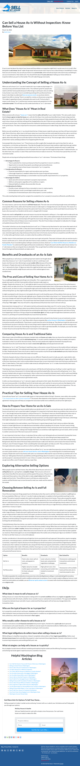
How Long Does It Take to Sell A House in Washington (23, 684)
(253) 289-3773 (45, 760)
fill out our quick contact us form (38, 580)
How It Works (60, 8)
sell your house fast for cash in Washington (36, 451)
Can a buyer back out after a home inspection (16, 398)
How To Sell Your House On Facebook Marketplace (23, 690)
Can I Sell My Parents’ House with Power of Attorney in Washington (27, 664)
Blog (2, 747)
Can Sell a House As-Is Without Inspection (20, 669)
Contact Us (15, 747)
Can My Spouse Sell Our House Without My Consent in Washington (27, 686)
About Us (74, 8)
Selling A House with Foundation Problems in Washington (24, 680)
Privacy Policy (8, 747)
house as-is (24, 115)
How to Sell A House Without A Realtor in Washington (24, 682)
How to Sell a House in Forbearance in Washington (22, 667)
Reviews (67, 8)
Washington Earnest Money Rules (18, 694)
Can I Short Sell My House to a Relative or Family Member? (25, 671)
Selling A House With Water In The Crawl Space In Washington (26, 688)
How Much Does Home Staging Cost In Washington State (24, 692)
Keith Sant (7, 32)
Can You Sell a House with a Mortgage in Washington (23, 673)
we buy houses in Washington (56, 320)
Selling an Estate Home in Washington (19, 665)
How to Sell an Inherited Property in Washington (22, 677)
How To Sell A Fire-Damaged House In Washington (22, 679)
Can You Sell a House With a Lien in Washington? (22, 675)
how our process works (30, 95)
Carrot (61, 763)
